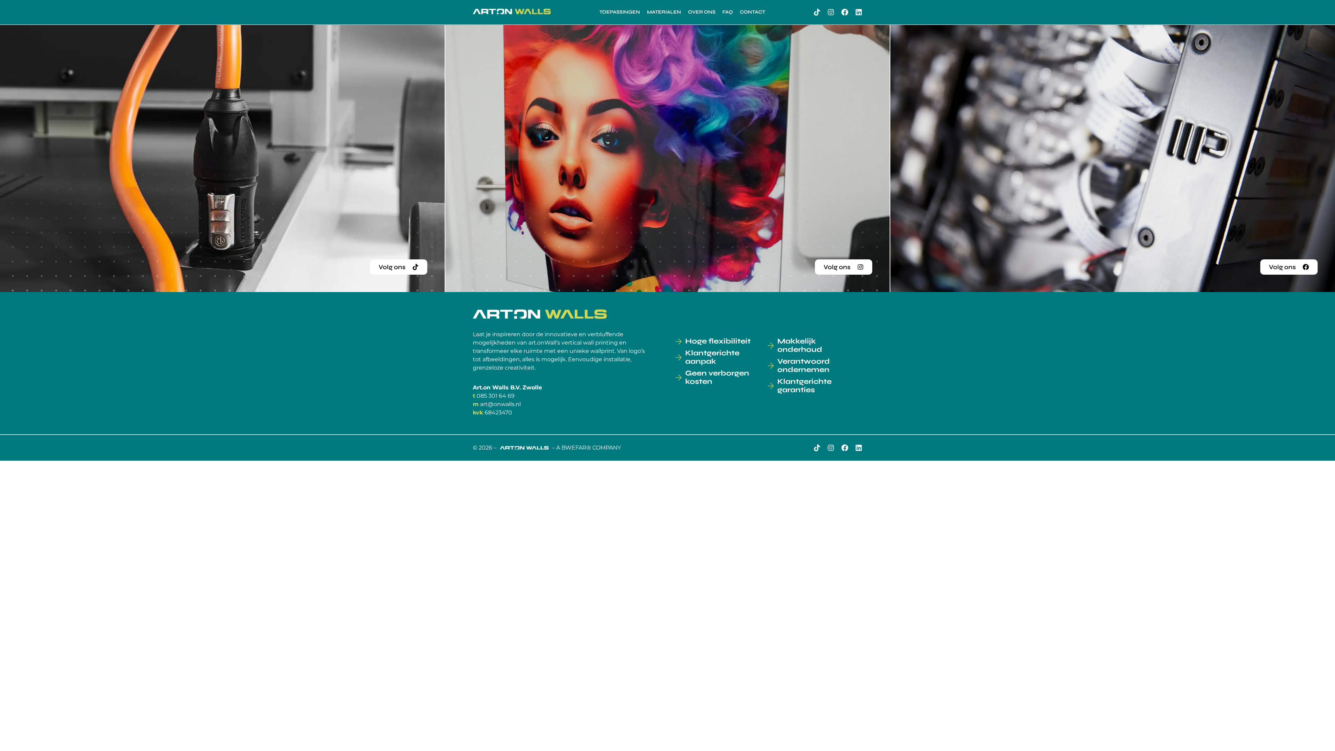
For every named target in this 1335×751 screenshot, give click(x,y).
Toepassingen (619, 12)
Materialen (664, 12)
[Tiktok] (817, 12)
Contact (752, 12)
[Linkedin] (858, 12)
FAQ (727, 12)
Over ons (701, 12)
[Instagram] (830, 12)
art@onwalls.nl (500, 404)
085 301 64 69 (496, 396)
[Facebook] (844, 12)
